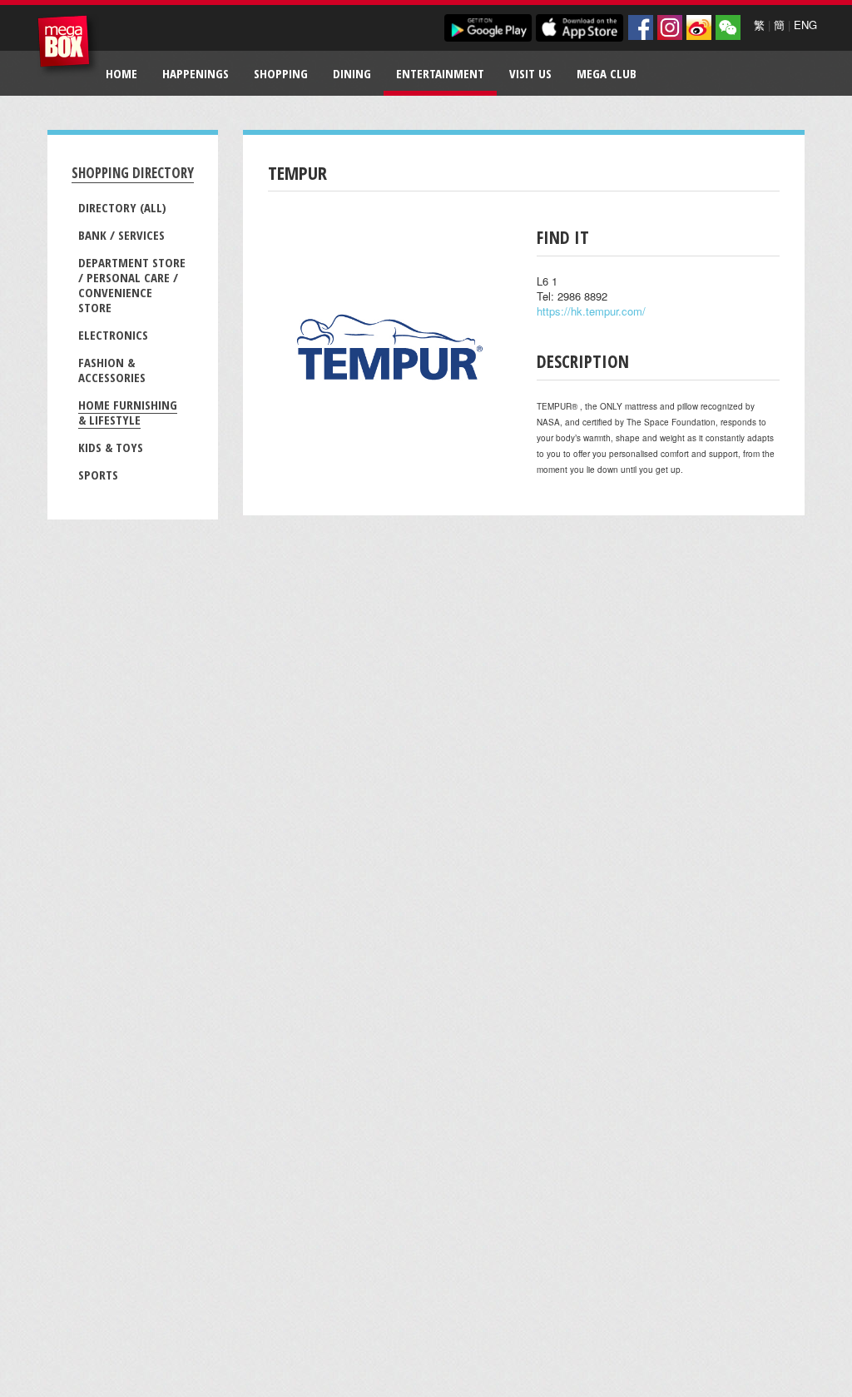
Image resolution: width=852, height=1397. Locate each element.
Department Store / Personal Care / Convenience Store (132, 285)
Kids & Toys (110, 447)
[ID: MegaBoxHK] (728, 27)
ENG (805, 24)
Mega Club (607, 73)
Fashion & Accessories (112, 369)
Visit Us (530, 73)
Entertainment (440, 73)
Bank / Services (121, 234)
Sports (98, 474)
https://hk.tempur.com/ (591, 311)
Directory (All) (122, 207)
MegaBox (68, 45)
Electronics (113, 334)
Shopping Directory (133, 172)
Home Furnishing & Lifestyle (127, 412)
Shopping (281, 73)
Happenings (195, 73)
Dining (352, 73)
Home (121, 73)
